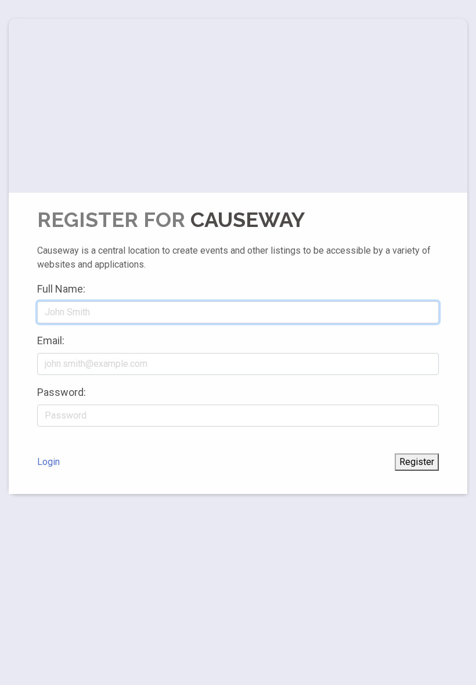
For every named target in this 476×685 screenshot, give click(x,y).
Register (416, 461)
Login (48, 461)
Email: (50, 340)
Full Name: (61, 289)
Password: (61, 392)
